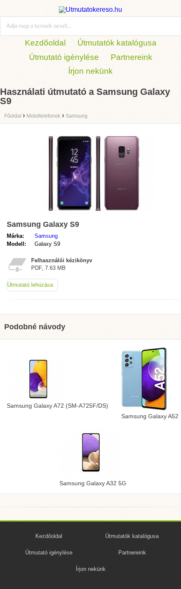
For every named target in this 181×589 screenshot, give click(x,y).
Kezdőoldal (45, 42)
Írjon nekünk (90, 71)
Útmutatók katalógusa (117, 42)
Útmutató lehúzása (30, 285)
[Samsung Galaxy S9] (99, 212)
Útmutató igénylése (64, 57)
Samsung (46, 236)
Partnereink (131, 57)
